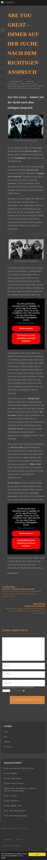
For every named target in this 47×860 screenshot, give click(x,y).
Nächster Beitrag (34, 605)
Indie (19, 86)
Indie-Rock (40, 86)
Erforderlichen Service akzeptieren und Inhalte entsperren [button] (26, 338)
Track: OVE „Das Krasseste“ (15, 811)
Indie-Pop (32, 86)
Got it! (37, 854)
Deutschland (12, 86)
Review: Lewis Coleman (13, 783)
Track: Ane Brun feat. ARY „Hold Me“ (19, 768)
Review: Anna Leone (12, 778)
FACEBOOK (13, 573)
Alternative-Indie (26, 84)
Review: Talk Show (11, 801)
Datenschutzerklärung (12, 846)
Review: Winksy (10, 773)
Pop (5, 737)
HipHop (7, 742)
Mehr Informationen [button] (26, 323)
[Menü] (42, 5)
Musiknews (22, 88)
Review (37, 88)
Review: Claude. (10, 796)
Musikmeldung (13, 88)
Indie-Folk (25, 86)
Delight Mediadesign (21, 828)
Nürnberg (30, 88)
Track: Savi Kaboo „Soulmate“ (16, 816)
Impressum (7, 840)
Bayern (35, 84)
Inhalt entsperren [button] (26, 329)
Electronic (8, 747)
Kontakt (19, 840)
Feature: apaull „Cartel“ (13, 806)
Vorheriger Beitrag (18, 588)
